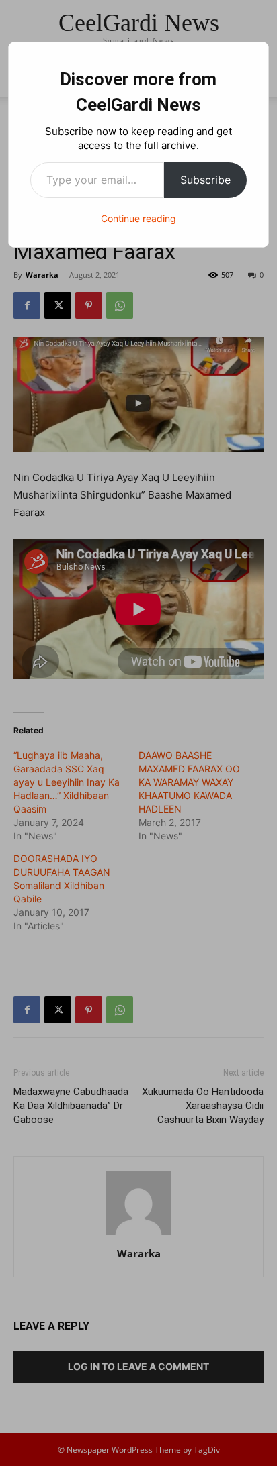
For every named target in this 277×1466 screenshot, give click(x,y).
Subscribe (205, 180)
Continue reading (138, 218)
